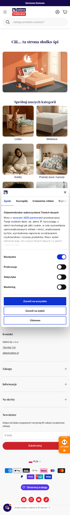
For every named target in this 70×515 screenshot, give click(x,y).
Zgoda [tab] (7, 201)
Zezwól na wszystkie (35, 301)
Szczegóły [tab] (22, 201)
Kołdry (18, 177)
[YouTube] (39, 499)
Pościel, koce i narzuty (52, 177)
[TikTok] (46, 499)
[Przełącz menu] (5, 12)
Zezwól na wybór (35, 310)
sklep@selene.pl (11, 353)
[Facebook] (24, 499)
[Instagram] (31, 499)
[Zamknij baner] (65, 192)
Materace (52, 139)
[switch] (61, 267)
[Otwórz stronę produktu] (18, 121)
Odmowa (35, 320)
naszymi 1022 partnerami (28, 217)
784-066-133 (9, 347)
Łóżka (18, 139)
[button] (35, 22)
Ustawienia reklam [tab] (43, 201)
